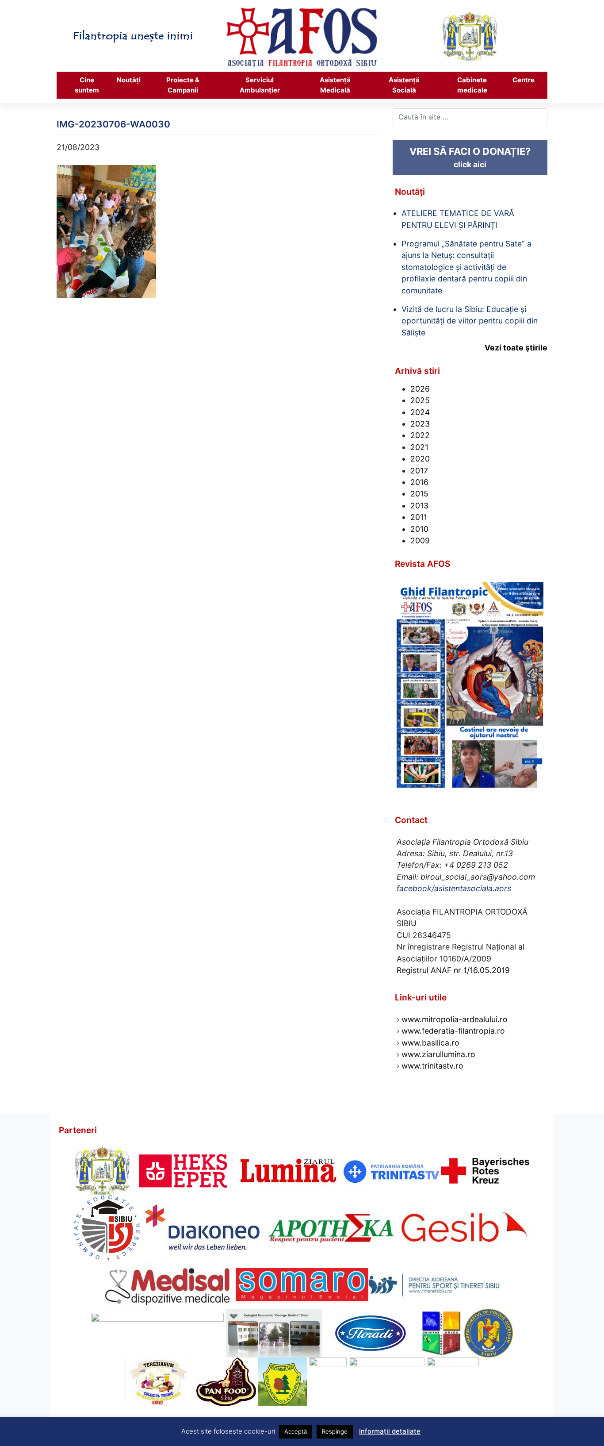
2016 (419, 482)
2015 (419, 493)
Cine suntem (87, 85)
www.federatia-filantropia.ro (453, 1030)
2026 (420, 388)
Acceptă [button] (295, 1431)
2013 (419, 505)
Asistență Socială (404, 85)
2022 (420, 435)
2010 (419, 529)
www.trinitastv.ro (432, 1065)
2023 (420, 423)
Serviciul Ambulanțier (260, 85)
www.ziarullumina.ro (438, 1054)
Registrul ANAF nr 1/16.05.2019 (453, 970)
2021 (419, 447)
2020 (420, 458)
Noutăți (129, 80)
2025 (420, 400)
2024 (420, 412)
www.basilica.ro (429, 1042)
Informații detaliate (390, 1431)
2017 (419, 470)
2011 (418, 517)
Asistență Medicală (335, 85)
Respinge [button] (335, 1431)
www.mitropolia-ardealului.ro (454, 1019)
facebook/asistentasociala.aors (454, 888)
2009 (420, 540)
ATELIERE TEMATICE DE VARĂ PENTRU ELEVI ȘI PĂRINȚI (457, 218)
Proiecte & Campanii (182, 85)
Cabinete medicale (472, 85)
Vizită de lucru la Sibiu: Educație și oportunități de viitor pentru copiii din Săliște (469, 320)
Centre (523, 80)
